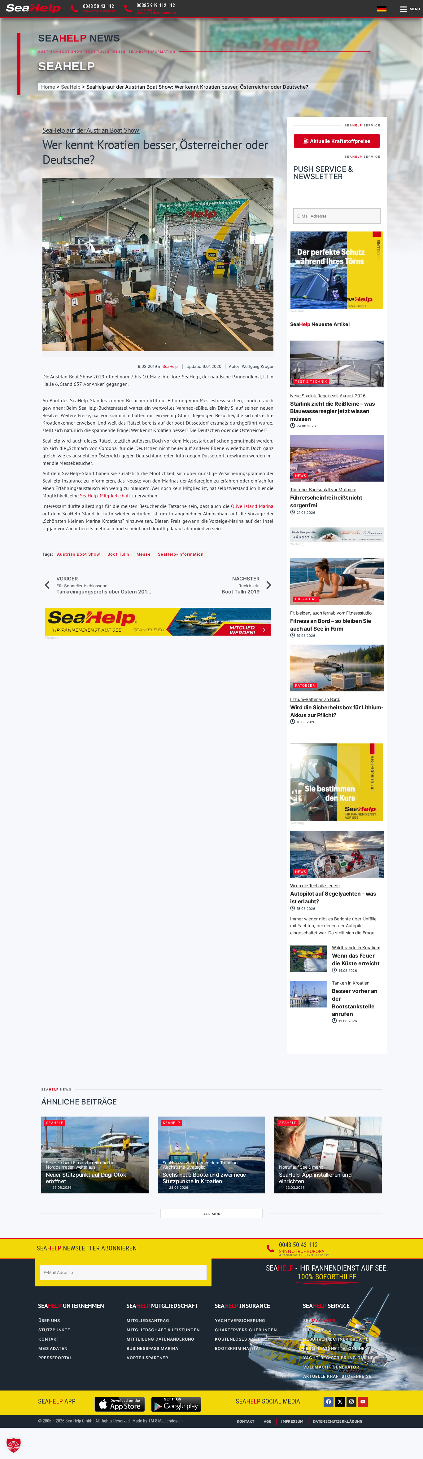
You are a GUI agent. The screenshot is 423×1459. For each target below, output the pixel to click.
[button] (13, 1445)
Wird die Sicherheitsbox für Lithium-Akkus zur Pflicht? (336, 707)
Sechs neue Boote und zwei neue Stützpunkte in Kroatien (204, 1172)
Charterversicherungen (246, 1330)
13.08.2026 (347, 1021)
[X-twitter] (340, 1402)
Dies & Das (306, 599)
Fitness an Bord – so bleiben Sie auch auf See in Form (331, 621)
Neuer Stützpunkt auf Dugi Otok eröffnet (86, 1172)
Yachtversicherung (240, 1320)
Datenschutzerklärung (338, 1421)
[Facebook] (329, 1402)
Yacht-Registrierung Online (338, 1357)
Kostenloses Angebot (242, 1339)
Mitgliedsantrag (148, 1320)
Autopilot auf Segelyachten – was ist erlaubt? (333, 894)
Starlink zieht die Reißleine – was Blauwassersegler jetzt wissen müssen (332, 408)
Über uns (49, 1320)
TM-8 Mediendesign (165, 1421)
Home (48, 87)
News (300, 476)
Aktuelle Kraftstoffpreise (337, 1376)
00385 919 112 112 (156, 5)
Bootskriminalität (238, 1348)
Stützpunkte (54, 1330)
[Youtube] (363, 1402)
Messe (119, 51)
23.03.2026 (295, 1187)
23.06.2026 (61, 1187)
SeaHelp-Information (152, 51)
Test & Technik (311, 381)
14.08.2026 (347, 970)
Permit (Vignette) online (334, 1348)
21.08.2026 (305, 512)
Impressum (292, 1421)
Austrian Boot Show (60, 51)
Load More (211, 1214)
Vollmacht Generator (331, 1367)
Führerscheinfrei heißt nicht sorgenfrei (326, 498)
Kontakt (48, 1339)
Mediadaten (53, 1348)
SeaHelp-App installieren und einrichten (315, 1174)
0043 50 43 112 (98, 6)
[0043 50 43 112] (74, 8)
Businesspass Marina (152, 1348)
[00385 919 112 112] (128, 8)
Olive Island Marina (252, 506)
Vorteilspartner (147, 1357)
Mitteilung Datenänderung (160, 1339)
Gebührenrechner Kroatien (337, 1339)
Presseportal (55, 1357)
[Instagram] (351, 1402)
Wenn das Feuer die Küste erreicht (356, 956)
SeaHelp (66, 66)
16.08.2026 (305, 722)
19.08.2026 (305, 635)
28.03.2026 (178, 1187)
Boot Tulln (97, 51)
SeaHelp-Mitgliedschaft (105, 495)
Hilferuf (314, 1330)
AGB (268, 1421)
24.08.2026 (306, 426)
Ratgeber (305, 685)
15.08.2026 (305, 908)
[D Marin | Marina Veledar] (337, 540)
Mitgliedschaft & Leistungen (163, 1330)
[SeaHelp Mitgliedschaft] (158, 634)
